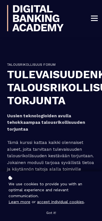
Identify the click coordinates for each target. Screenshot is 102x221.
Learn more (19, 201)
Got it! (51, 213)
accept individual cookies (60, 201)
